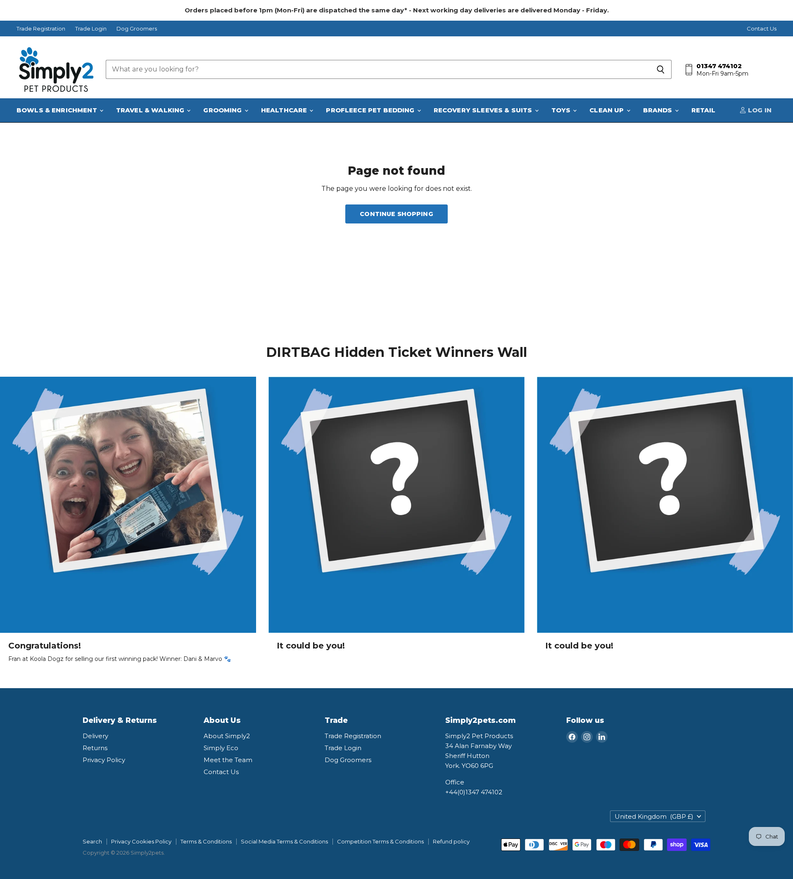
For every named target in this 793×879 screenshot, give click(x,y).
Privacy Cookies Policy (141, 841)
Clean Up (607, 110)
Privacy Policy (104, 760)
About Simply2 (227, 736)
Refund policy (451, 841)
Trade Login (91, 29)
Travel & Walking (151, 110)
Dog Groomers (136, 29)
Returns (95, 748)
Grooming (223, 110)
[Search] (661, 69)
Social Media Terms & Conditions (284, 841)
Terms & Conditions (206, 841)
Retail (703, 110)
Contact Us (761, 29)
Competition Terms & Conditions (380, 841)
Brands (658, 110)
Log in (759, 110)
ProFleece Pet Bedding (371, 110)
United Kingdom (654, 816)
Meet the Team (228, 760)
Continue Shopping (396, 214)
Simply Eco (221, 748)
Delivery (95, 736)
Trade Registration (41, 29)
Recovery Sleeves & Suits (484, 110)
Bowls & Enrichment (58, 110)
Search (92, 841)
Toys (561, 110)
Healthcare (285, 110)
